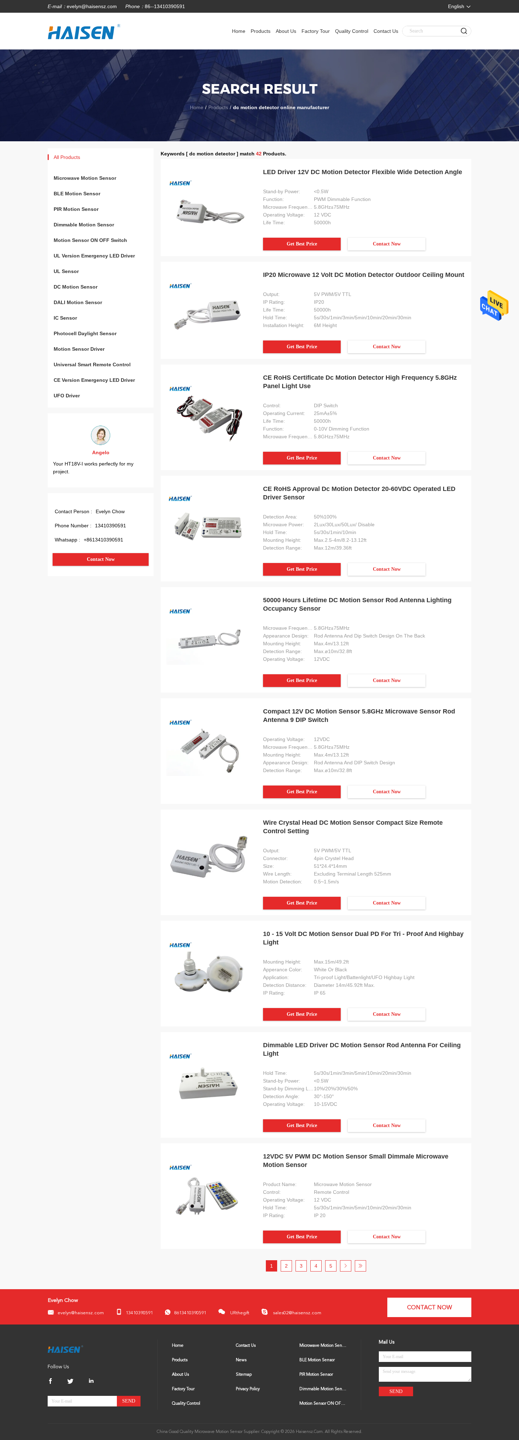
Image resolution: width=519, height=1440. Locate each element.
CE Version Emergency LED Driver (94, 380)
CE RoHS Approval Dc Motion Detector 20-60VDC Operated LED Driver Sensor (359, 493)
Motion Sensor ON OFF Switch (90, 240)
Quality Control (351, 31)
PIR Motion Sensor (76, 209)
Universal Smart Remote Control (92, 364)
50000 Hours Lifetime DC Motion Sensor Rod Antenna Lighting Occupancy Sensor (357, 604)
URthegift (239, 1313)
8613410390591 (190, 1313)
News (241, 1360)
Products (260, 31)
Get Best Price (302, 244)
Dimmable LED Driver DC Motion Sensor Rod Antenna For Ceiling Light (362, 1049)
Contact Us (386, 31)
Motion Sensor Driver (79, 349)
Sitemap (244, 1375)
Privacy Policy (248, 1389)
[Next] (345, 1266)
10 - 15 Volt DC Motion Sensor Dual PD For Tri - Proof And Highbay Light (363, 938)
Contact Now (101, 559)
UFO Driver (67, 395)
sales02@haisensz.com (296, 1313)
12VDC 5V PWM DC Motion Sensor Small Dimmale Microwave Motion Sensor (355, 1160)
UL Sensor (66, 271)
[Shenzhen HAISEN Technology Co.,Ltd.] (65, 1348)
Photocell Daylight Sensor (85, 333)
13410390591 (139, 1313)
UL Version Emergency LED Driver (94, 256)
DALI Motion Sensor (78, 302)
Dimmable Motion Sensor (84, 224)
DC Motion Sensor (75, 287)
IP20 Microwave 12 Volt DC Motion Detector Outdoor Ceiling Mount (363, 274)
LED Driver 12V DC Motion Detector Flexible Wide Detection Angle (362, 172)
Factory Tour (316, 31)
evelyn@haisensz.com (92, 6)
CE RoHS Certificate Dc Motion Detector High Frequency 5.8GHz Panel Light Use (360, 382)
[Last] (360, 1266)
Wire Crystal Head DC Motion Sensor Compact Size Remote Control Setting (353, 827)
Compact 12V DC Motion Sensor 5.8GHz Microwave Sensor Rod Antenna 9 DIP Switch (359, 715)
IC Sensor (65, 318)
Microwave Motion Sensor (85, 178)
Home (238, 31)
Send (128, 1401)
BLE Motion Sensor (77, 193)
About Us (286, 31)
